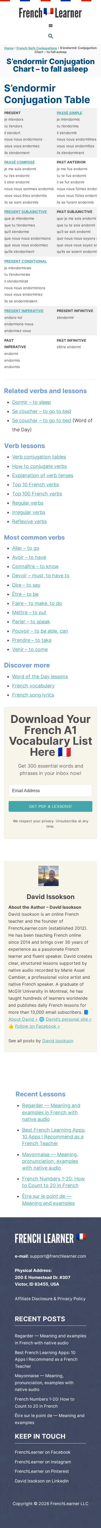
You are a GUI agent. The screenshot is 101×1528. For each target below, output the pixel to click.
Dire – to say (26, 585)
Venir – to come (30, 649)
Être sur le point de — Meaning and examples (48, 1199)
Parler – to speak (31, 621)
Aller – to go (25, 548)
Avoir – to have (29, 557)
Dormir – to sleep (31, 402)
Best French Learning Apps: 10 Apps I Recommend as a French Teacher (53, 1136)
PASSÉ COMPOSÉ (19, 162)
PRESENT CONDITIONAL (25, 261)
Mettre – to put (29, 612)
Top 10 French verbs (35, 484)
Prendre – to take (31, 640)
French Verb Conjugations (36, 48)
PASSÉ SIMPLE (69, 113)
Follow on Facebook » (37, 1026)
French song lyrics (33, 695)
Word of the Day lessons (40, 676)
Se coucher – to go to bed (41, 411)
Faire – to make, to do (37, 603)
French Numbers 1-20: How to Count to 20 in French (53, 1182)
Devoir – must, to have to (40, 575)
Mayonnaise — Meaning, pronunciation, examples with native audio (50, 1161)
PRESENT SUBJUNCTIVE (25, 211)
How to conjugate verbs (39, 466)
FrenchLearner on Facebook (43, 1452)
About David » (23, 1019)
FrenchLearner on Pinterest (42, 1471)
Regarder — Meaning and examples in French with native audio (51, 1112)
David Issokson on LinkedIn (42, 1481)
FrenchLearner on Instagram (43, 1461)
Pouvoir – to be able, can (40, 631)
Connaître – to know (35, 566)
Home (8, 48)
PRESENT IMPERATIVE (23, 311)
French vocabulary (33, 685)
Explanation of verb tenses (42, 475)
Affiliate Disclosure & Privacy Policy (50, 1298)
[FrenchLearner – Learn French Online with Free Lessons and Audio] (50, 13)
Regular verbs (27, 503)
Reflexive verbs (29, 521)
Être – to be (25, 594)
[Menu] (50, 26)
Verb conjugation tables (39, 457)
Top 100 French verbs (37, 493)
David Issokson (57, 1040)
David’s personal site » (69, 1019)
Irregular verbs (28, 512)
